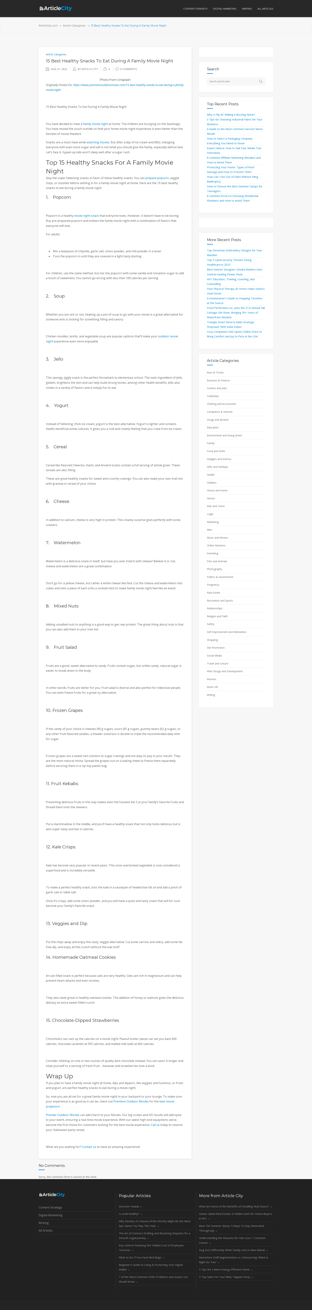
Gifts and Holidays (217, 466)
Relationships (214, 608)
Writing (211, 695)
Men (209, 529)
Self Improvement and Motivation (226, 632)
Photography (214, 569)
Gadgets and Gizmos (219, 459)
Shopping (212, 640)
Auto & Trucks (215, 372)
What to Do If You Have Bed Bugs (142, 1257)
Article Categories (74, 25)
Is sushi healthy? (131, 1214)
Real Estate (213, 592)
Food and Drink (216, 451)
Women (211, 679)
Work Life (212, 687)
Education (212, 427)
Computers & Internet (220, 411)
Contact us (89, 1147)
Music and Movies (217, 537)
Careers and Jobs (217, 388)
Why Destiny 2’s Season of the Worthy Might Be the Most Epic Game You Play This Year (155, 1223)
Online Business (216, 545)
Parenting (212, 553)
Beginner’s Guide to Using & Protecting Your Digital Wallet (151, 1267)
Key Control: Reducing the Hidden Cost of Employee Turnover (151, 1247)
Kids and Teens (216, 506)
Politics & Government (220, 577)
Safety (210, 624)
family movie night (95, 124)
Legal (210, 514)
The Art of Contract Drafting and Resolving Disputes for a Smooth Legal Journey (154, 1235)
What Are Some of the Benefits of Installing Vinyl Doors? (235, 1206)
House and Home (217, 490)
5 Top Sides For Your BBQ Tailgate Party (226, 1277)
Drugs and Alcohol (217, 419)
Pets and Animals (217, 561)
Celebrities (213, 396)
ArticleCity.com (48, 25)
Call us (155, 1125)
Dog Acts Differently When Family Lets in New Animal (233, 1250)
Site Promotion (216, 647)
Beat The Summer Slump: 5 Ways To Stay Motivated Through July (231, 1228)
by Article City (88, 69)
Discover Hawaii (130, 1206)
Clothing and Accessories (221, 404)
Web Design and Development (225, 671)
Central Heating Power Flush (224, 274)
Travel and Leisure (217, 663)
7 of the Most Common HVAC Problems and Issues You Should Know (153, 1279)
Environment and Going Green (224, 435)
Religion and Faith (217, 616)
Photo (104, 80)
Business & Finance (218, 380)
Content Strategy (50, 1207)
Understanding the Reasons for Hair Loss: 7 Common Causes (232, 1240)
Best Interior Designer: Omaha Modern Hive (234, 269)
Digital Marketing (50, 1215)
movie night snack (86, 216)
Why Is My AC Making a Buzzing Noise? (231, 114)
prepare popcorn (157, 178)
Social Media (214, 655)
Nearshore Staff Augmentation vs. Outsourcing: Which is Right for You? (233, 1260)
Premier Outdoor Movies (62, 1115)
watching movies (98, 142)
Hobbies (211, 482)
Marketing (213, 522)
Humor (211, 498)
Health (210, 474)
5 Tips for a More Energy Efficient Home (226, 1269)
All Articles (46, 1230)
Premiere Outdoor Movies (131, 1101)
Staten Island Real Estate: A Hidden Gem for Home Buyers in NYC (235, 1216)
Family (210, 443)
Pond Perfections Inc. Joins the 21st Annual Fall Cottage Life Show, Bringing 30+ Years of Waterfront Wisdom (236, 312)
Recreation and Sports (220, 600)
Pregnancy (213, 584)
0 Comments (128, 69)
